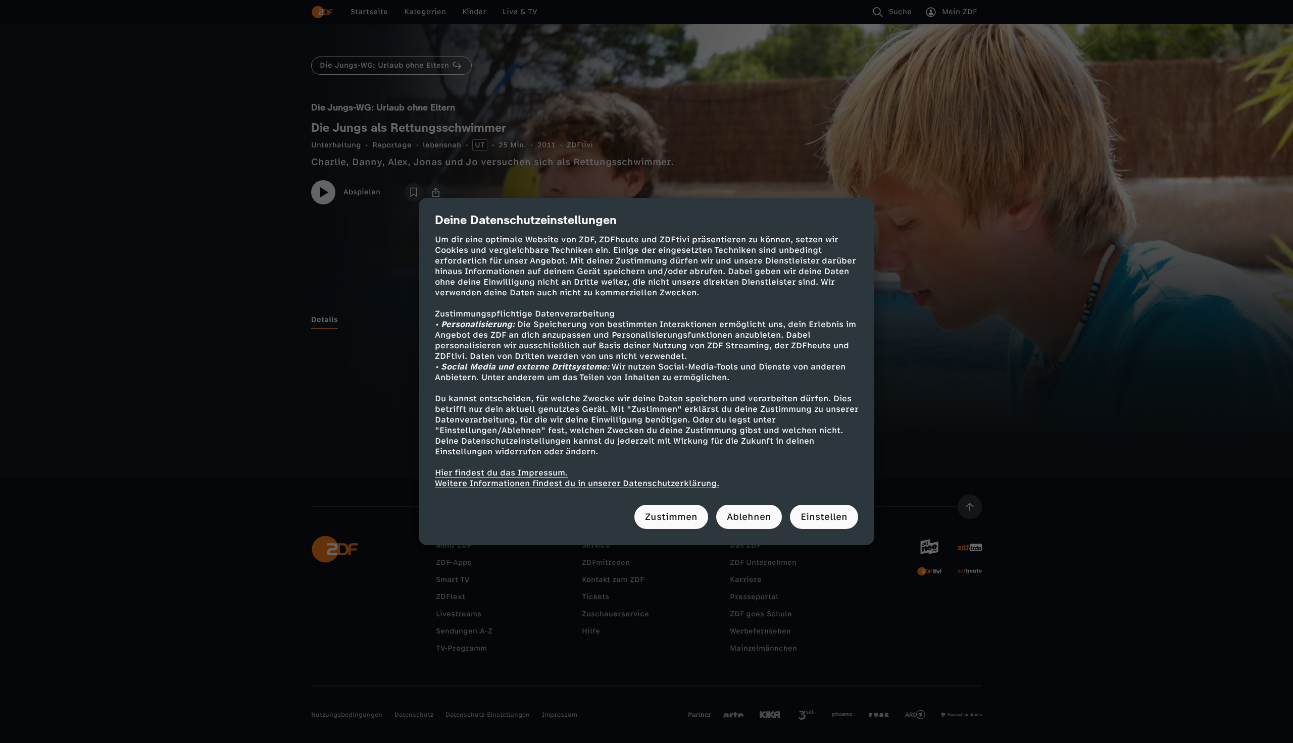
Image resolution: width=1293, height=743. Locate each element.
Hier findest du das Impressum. (501, 472)
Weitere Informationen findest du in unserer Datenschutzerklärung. (577, 483)
